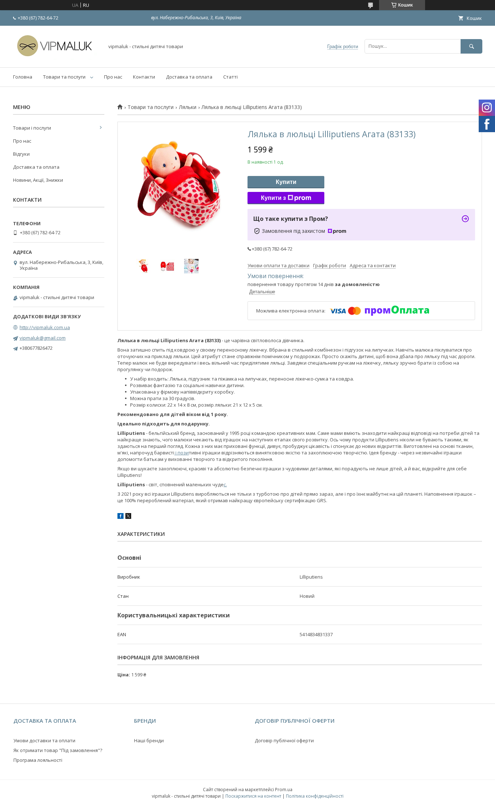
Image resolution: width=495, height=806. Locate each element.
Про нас (113, 77)
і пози (181, 452)
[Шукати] (471, 46)
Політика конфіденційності (315, 796)
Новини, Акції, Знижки (38, 180)
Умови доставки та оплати (44, 740)
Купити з (273, 198)
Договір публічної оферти (284, 740)
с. (225, 484)
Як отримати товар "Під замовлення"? (57, 750)
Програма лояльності (37, 760)
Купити (286, 182)
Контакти (144, 77)
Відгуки (21, 154)
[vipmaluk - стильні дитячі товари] (56, 58)
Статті (230, 77)
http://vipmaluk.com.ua (45, 327)
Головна (22, 77)
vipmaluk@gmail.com (43, 338)
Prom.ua (283, 789)
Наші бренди (149, 740)
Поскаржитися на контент (253, 796)
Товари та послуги (64, 77)
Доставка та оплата (189, 77)
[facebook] (120, 517)
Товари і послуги (32, 128)
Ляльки (187, 107)
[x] (128, 517)
